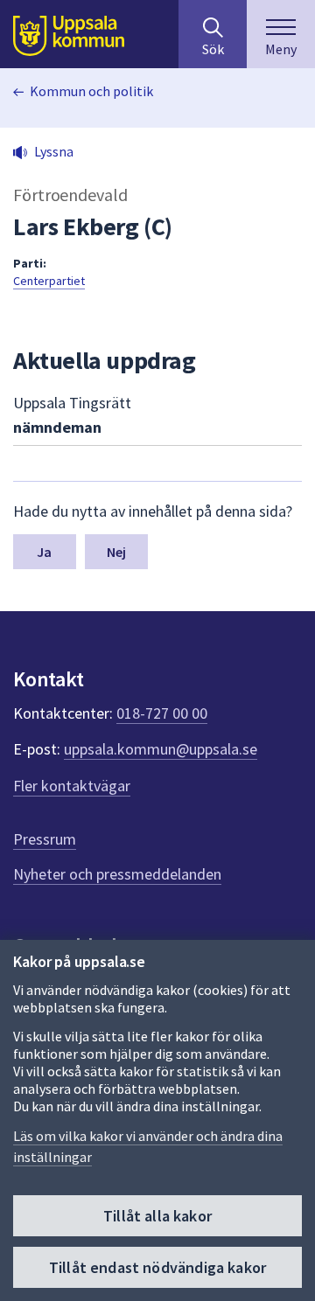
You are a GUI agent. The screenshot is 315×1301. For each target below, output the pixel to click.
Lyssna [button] (54, 151)
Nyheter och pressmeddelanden (117, 874)
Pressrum (44, 839)
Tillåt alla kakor (157, 1216)
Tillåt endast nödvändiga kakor (157, 1267)
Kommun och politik (91, 91)
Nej (116, 551)
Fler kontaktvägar (71, 786)
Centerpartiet (49, 281)
